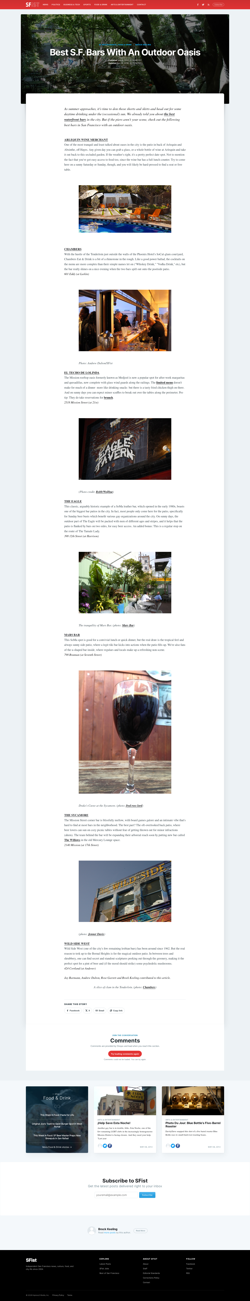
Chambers (149, 987)
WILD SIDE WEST (77, 943)
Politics (56, 4)
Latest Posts (105, 1264)
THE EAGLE (73, 501)
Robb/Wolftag (104, 492)
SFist (31, 1260)
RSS (188, 1273)
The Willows (72, 840)
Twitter (189, 1268)
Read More (140, 1231)
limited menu (164, 382)
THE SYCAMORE (76, 815)
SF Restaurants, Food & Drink (115, 45)
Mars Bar (128, 625)
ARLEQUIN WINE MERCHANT (86, 139)
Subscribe (218, 4)
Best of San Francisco (109, 1273)
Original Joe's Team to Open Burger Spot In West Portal (57, 1125)
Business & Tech (72, 4)
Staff (145, 1268)
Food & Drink (100, 4)
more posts (110, 1232)
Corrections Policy (151, 1278)
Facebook (190, 1264)
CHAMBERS (72, 249)
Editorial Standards (151, 1273)
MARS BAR (72, 635)
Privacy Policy (58, 1295)
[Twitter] (203, 4)
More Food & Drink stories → (57, 1147)
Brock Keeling (143, 45)
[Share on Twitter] (104, 1145)
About (145, 1264)
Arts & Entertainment (122, 4)
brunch (108, 397)
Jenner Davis (96, 934)
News (45, 4)
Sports (87, 4)
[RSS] (209, 4)
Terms (69, 1295)
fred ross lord (134, 805)
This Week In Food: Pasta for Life (57, 1114)
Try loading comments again (125, 1054)
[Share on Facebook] (109, 1145)
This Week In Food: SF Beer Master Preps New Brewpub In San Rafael (57, 1137)
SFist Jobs (104, 1268)
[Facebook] (197, 4)
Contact (141, 4)
